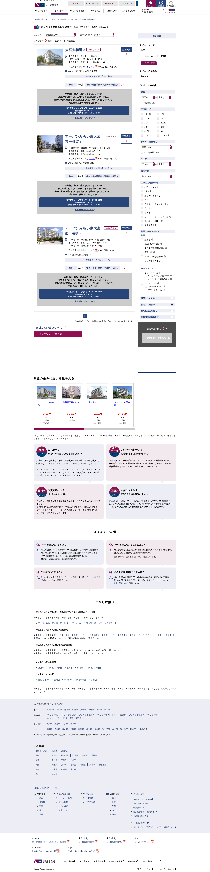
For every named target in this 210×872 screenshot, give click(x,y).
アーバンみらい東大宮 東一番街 (53, 623)
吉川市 (107, 709)
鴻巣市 (49, 724)
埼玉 (41, 810)
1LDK (146, 118)
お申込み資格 (91, 802)
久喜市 (75, 709)
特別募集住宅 (139, 808)
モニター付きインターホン (156, 204)
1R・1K (147, 114)
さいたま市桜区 (120, 715)
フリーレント (150, 283)
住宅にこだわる (148, 304)
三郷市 (91, 709)
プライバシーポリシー (144, 869)
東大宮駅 (76, 635)
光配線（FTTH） (152, 221)
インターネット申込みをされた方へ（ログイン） (154, 827)
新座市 (97, 729)
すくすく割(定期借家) (154, 248)
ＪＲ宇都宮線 (94, 635)
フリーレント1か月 (156, 286)
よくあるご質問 (139, 794)
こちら (92, 67)
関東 (54, 19)
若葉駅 (94, 680)
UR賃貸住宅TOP (40, 19)
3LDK (146, 131)
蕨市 (72, 718)
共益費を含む (150, 103)
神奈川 (42, 802)
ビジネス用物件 (116, 861)
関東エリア (59, 788)
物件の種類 (63, 806)
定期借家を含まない (153, 261)
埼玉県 (63, 19)
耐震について (64, 810)
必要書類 (89, 798)
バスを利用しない (152, 152)
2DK (146, 123)
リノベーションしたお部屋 (156, 217)
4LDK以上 (165, 135)
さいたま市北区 (94, 668)
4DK (146, 135)
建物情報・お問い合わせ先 (98, 76)
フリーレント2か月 (156, 290)
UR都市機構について (151, 861)
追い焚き (148, 208)
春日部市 (50, 709)
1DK (162, 114)
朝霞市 (81, 729)
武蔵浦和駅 (81, 680)
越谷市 (67, 709)
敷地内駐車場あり (152, 195)
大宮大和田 (112, 623)
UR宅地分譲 (98, 861)
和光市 (89, 729)
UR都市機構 (68, 861)
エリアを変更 (149, 63)
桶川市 (65, 724)
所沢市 (41, 668)
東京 (41, 798)
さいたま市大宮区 (69, 715)
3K (145, 127)
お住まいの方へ (140, 823)
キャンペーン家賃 (152, 273)
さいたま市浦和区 (136, 715)
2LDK (163, 123)
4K (162, 131)
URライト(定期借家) (153, 256)
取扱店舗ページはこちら (84, 118)
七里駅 (161, 635)
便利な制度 (63, 802)
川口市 (80, 668)
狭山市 (65, 729)
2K (162, 118)
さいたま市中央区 (103, 715)
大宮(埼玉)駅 (43, 680)
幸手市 (99, 709)
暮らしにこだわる (149, 311)
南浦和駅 (68, 680)
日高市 (133, 729)
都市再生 (132, 861)
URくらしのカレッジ (142, 799)
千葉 (41, 806)
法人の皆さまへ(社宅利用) (144, 812)
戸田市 (79, 718)
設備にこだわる (148, 298)
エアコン (148, 200)
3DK (162, 127)
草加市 (59, 709)
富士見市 (106, 729)
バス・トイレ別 (151, 187)
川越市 (49, 729)
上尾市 (70, 668)
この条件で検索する (157, 337)
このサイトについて (167, 869)
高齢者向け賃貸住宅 (150, 317)
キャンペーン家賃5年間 (158, 279)
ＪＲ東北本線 (64, 635)
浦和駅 (57, 680)
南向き (147, 212)
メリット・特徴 (65, 798)
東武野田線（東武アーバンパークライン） (137, 635)
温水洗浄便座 (150, 225)
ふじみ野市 (142, 729)
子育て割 (148, 252)
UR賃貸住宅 (84, 861)
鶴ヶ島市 (124, 729)
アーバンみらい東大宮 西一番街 (87, 623)
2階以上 (148, 191)
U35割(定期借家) (152, 244)
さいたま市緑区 (52, 718)
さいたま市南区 (55, 668)
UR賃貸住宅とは (63, 794)
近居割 (147, 239)
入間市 (73, 729)
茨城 (41, 814)
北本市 (73, 724)
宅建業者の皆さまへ (141, 816)
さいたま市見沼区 (86, 715)
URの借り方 (119, 583)
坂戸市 (115, 729)
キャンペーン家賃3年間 (158, 276)
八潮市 (83, 709)
